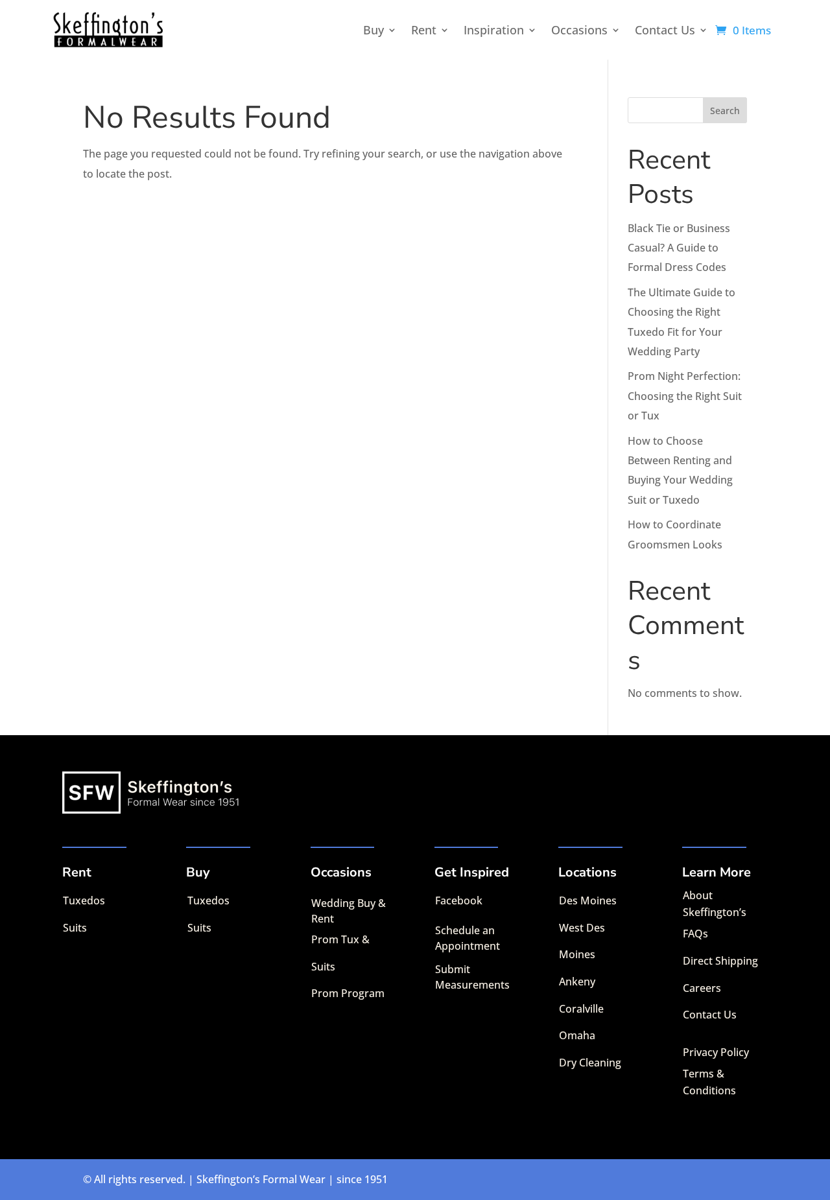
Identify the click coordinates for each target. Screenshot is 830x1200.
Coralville (581, 1009)
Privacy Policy (716, 1052)
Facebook (458, 900)
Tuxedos (84, 900)
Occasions (579, 30)
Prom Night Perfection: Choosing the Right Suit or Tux (685, 396)
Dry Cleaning (590, 1062)
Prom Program (348, 993)
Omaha (577, 1035)
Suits (75, 928)
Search (725, 110)
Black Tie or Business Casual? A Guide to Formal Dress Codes (679, 248)
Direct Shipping (720, 961)
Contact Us (665, 30)
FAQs (695, 933)
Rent (423, 30)
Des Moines (588, 900)
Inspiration (494, 30)
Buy (373, 30)
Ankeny (577, 981)
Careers (702, 988)
